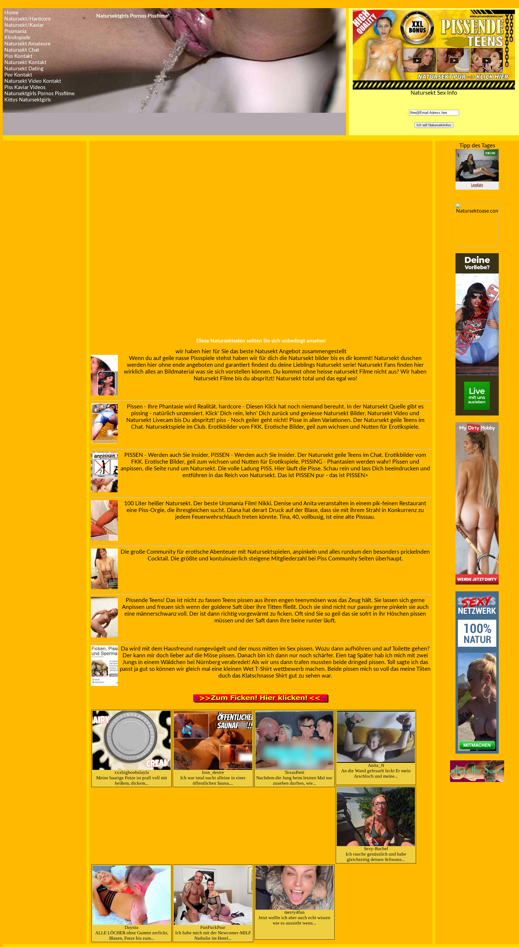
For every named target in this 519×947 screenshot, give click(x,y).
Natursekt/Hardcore (27, 19)
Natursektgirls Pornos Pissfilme (39, 93)
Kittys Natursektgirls (27, 100)
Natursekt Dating (24, 68)
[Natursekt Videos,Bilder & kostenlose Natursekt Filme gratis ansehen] (477, 583)
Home (11, 12)
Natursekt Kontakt (25, 62)
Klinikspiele (17, 37)
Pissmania (15, 31)
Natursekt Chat (21, 50)
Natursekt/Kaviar (24, 25)
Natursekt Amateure (27, 44)
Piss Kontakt (18, 56)
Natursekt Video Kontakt (32, 81)
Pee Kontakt (18, 75)
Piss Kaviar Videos (24, 87)
